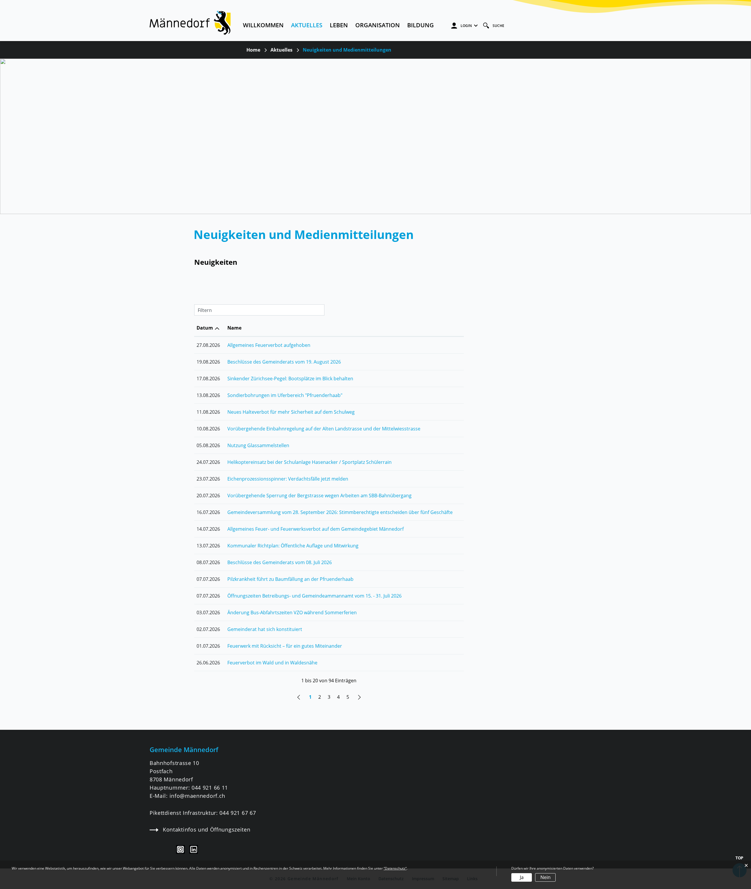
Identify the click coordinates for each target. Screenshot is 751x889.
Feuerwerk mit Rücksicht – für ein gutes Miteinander (284, 646)
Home (253, 50)
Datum (205, 328)
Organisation (377, 25)
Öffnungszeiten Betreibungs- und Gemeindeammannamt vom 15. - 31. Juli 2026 (314, 596)
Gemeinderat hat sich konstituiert (264, 629)
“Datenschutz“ (395, 868)
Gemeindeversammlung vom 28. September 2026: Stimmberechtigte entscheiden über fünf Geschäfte (340, 512)
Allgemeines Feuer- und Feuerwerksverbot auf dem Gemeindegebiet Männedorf (315, 529)
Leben (339, 25)
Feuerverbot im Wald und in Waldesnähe (272, 662)
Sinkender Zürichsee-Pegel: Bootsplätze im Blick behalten (290, 378)
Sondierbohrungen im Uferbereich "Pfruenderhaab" (284, 395)
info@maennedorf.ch (197, 795)
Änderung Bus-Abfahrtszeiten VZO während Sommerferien (292, 612)
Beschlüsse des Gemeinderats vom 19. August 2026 (284, 362)
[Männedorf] (190, 22)
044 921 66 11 (210, 787)
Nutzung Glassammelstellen (258, 445)
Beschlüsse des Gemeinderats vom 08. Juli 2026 (279, 562)
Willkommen (263, 25)
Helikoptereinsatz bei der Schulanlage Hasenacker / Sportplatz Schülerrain (309, 462)
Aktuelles (306, 25)
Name (234, 328)
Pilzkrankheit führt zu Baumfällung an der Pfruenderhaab (290, 579)
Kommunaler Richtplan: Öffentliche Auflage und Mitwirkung (292, 545)
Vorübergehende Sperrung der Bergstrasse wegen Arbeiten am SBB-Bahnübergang (319, 495)
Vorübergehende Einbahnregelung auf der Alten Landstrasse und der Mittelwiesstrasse (323, 428)
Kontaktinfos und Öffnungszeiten (206, 829)
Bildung (420, 25)
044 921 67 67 (237, 812)
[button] (281, 50)
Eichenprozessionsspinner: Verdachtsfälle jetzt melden (287, 479)
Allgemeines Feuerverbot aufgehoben (268, 345)
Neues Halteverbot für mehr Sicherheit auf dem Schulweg (291, 412)
